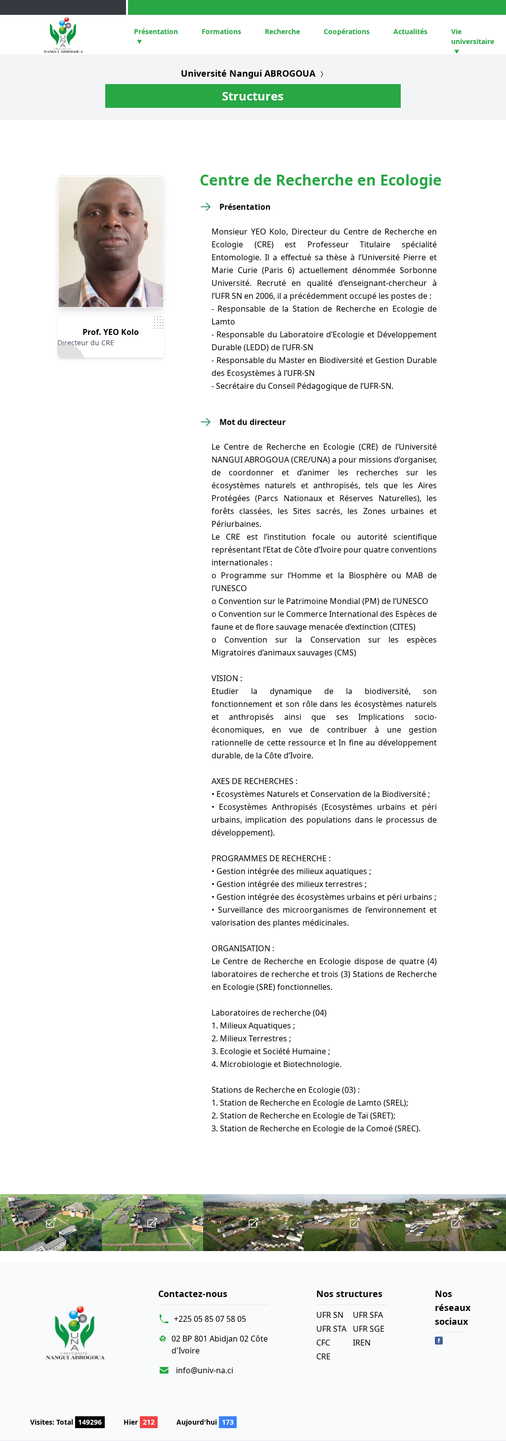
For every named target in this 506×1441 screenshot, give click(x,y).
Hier (139, 1422)
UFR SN (329, 1314)
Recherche (282, 31)
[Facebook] (439, 1341)
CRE (323, 1356)
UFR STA (331, 1328)
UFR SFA (368, 1314)
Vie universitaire (472, 36)
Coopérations (347, 31)
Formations (221, 31)
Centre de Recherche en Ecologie (321, 180)
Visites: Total (66, 1422)
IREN (362, 1342)
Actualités (410, 31)
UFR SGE (368, 1328)
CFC (323, 1342)
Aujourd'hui (205, 1422)
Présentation (156, 31)
